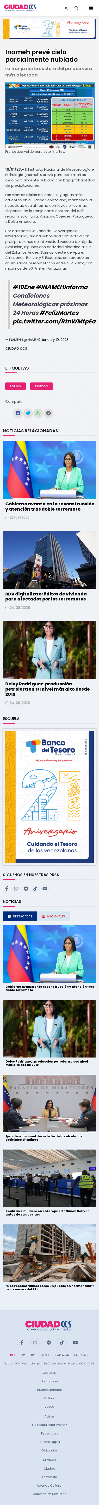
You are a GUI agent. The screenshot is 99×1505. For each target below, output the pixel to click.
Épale (45, 1354)
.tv (23, 1354)
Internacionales (49, 1389)
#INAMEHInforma (61, 287)
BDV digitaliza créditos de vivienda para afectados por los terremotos (46, 596)
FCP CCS (62, 1354)
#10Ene (23, 287)
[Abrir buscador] (76, 8)
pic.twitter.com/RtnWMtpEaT (55, 321)
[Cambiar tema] (66, 8)
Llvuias (15, 386)
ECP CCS (81, 1354)
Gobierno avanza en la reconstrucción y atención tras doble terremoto (50, 506)
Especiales (49, 1433)
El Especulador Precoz (49, 1425)
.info (12, 1354)
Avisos (49, 1416)
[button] (49, 797)
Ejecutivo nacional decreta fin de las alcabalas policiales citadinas (44, 1138)
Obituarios (49, 1450)
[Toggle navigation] (89, 8)
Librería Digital (49, 1442)
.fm (32, 1354)
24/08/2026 (20, 607)
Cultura (49, 1398)
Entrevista (49, 1477)
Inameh (41, 386)
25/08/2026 (20, 517)
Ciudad (49, 1468)
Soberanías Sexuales (49, 1494)
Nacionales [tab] (56, 916)
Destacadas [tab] (22, 916)
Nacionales (49, 1381)
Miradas (49, 1460)
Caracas (49, 1372)
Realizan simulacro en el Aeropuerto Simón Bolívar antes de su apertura (47, 1212)
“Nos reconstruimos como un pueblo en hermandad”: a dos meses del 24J (50, 1287)
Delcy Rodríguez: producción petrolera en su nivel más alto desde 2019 (47, 689)
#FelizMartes (58, 313)
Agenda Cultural (49, 1485)
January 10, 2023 (54, 339)
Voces (49, 1406)
